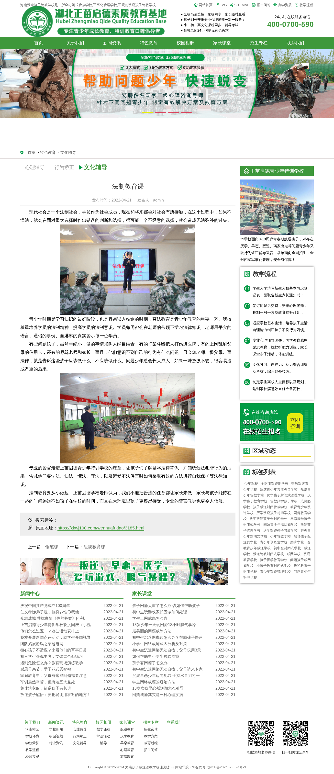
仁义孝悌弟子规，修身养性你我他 (71, 612)
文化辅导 (68, 152)
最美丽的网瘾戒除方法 (183, 631)
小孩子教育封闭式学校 (274, 566)
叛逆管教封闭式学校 (268, 554)
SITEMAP (241, 5)
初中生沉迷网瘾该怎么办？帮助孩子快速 (183, 637)
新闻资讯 (112, 42)
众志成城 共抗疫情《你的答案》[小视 (71, 618)
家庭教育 (127, 757)
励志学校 (297, 542)
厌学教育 (127, 736)
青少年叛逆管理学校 (275, 571)
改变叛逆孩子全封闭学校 (268, 519)
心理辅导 (35, 167)
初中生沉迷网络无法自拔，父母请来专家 (183, 669)
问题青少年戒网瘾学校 (280, 525)
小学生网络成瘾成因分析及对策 (183, 644)
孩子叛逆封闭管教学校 (270, 507)
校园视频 (56, 736)
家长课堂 (222, 42)
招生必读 (151, 729)
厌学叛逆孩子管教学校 (280, 530)
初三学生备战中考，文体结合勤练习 (71, 656)
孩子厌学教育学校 (273, 560)
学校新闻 (56, 729)
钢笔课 (51, 546)
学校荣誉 (32, 743)
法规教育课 (94, 546)
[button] (147, 112)
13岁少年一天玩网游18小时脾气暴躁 (183, 625)
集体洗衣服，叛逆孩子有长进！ (71, 688)
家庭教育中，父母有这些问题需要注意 (71, 675)
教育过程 (151, 743)
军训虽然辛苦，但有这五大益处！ (71, 682)
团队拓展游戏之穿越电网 (71, 644)
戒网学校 (293, 554)
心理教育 (127, 750)
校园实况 (32, 757)
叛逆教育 (127, 729)
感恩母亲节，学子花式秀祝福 (71, 669)
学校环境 (32, 736)
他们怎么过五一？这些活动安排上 (71, 631)
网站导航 (182, 767)
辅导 (103, 743)
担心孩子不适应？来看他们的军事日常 (71, 650)
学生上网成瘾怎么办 (183, 618)
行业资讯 (56, 743)
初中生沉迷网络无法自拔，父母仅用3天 (183, 650)
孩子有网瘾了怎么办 (183, 663)
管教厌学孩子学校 (284, 501)
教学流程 (306, 5)
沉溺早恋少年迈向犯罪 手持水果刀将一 (183, 675)
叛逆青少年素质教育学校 (279, 489)
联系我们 (295, 42)
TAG (223, 5)
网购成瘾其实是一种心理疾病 (183, 695)
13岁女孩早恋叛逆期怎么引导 (183, 688)
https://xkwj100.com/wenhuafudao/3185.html (100, 528)
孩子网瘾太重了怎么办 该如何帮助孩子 (183, 606)
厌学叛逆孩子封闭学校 (274, 513)
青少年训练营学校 (273, 542)
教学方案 (151, 736)
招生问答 (263, 5)
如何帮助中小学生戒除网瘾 (183, 656)
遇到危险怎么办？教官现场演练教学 (71, 663)
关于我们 (75, 42)
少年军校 (251, 483)
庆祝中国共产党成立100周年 (71, 606)
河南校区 (32, 729)
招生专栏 (258, 42)
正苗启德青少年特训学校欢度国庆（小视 (71, 625)
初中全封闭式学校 (287, 548)
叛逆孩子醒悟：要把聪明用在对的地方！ (71, 695)
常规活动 (103, 736)
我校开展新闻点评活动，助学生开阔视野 (71, 637)
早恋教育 (127, 743)
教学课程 (103, 729)
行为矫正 (64, 167)
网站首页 (205, 5)
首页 (38, 42)
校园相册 (185, 42)
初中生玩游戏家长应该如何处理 (183, 612)
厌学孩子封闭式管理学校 (285, 495)
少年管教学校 (280, 536)
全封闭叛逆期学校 (274, 483)
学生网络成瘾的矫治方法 (183, 682)
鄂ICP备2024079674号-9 (226, 767)
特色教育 (148, 42)
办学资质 (285, 5)
